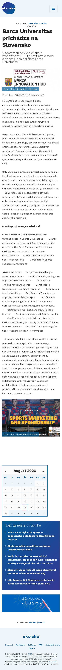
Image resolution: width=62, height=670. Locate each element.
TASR (30, 654)
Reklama (32, 645)
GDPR (32, 648)
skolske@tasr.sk (37, 622)
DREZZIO (52, 662)
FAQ (41, 645)
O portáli (9, 645)
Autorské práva (53, 645)
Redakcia (20, 645)
